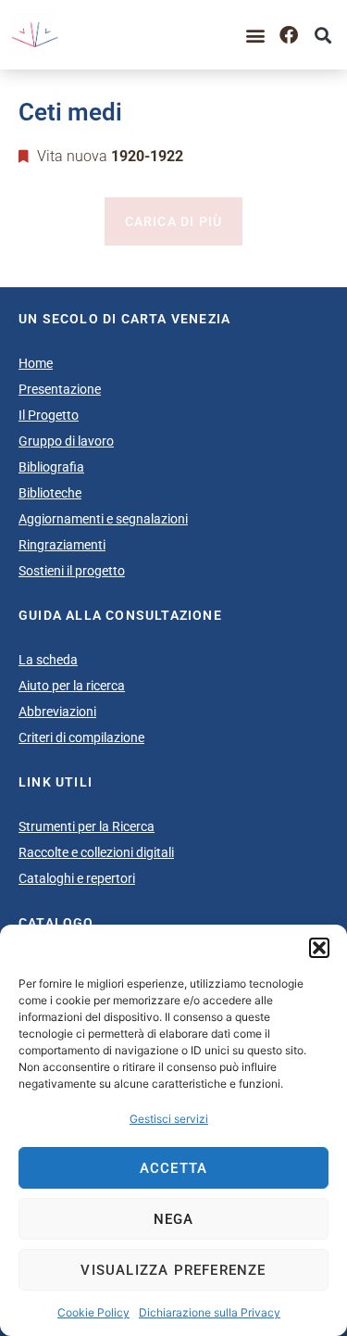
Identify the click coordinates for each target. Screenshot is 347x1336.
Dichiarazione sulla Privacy (209, 1312)
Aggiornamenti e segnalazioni (103, 518)
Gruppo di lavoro (66, 441)
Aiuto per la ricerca (72, 685)
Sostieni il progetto (72, 570)
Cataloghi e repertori (77, 878)
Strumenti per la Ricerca (87, 826)
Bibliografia (51, 467)
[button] (319, 948)
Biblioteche (50, 492)
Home (36, 363)
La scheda (48, 659)
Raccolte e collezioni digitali (96, 852)
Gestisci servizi (169, 1119)
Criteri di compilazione (81, 737)
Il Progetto (49, 415)
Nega (174, 1219)
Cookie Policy (93, 1312)
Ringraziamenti (62, 544)
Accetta (173, 1168)
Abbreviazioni (57, 711)
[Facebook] (288, 35)
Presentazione (60, 389)
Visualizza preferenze (173, 1270)
